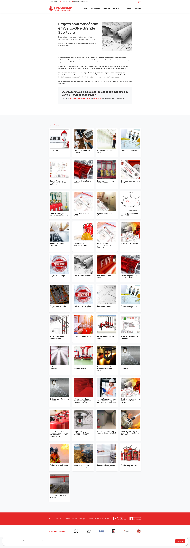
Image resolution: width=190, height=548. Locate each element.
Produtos (106, 8)
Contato (138, 8)
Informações (127, 8)
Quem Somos (95, 8)
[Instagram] (139, 2)
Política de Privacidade (102, 519)
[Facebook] (140, 2)
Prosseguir (180, 541)
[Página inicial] (60, 8)
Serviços (116, 8)
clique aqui (97, 98)
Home (85, 8)
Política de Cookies (154, 540)
